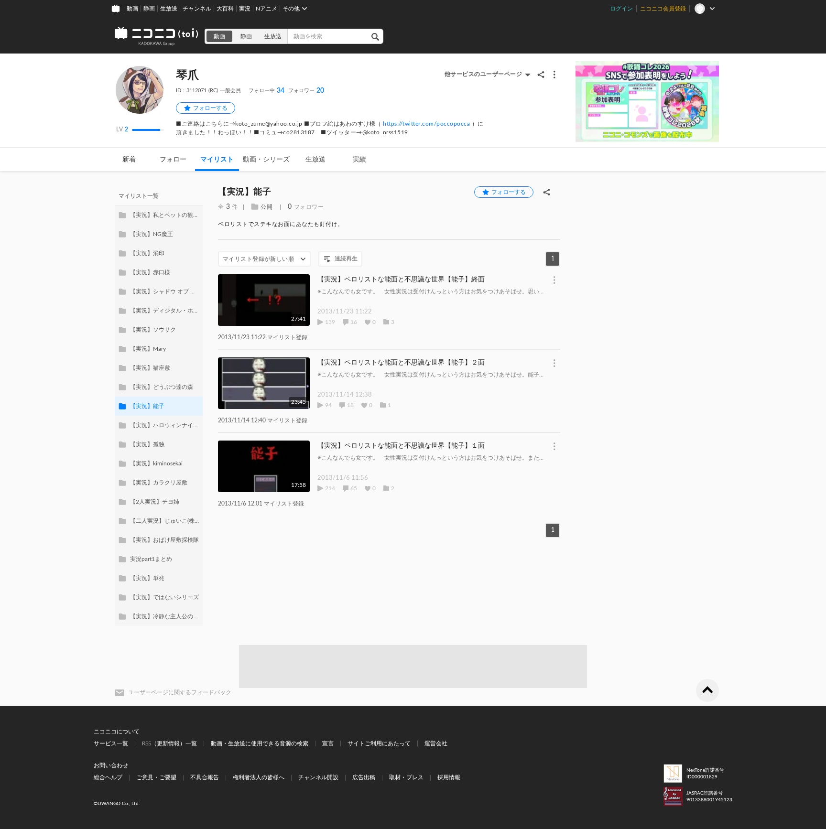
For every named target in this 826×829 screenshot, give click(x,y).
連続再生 (346, 258)
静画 (149, 8)
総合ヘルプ (108, 777)
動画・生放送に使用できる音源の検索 (259, 743)
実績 (359, 159)
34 (266, 90)
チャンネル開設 (318, 777)
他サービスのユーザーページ (483, 74)
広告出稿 (363, 777)
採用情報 (448, 777)
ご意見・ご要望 (156, 777)
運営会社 (435, 743)
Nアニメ (266, 8)
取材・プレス (406, 777)
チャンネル (197, 8)
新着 (129, 159)
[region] (159, 406)
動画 (132, 8)
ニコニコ (157, 36)
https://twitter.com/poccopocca (426, 124)
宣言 (328, 743)
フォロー (173, 159)
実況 (244, 8)
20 (306, 90)
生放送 (168, 8)
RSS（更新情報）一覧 (169, 743)
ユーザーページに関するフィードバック (179, 692)
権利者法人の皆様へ (258, 777)
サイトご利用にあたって (379, 743)
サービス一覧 (111, 743)
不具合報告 (204, 777)
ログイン (621, 8)
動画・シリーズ (266, 159)
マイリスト (217, 159)
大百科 (225, 8)
